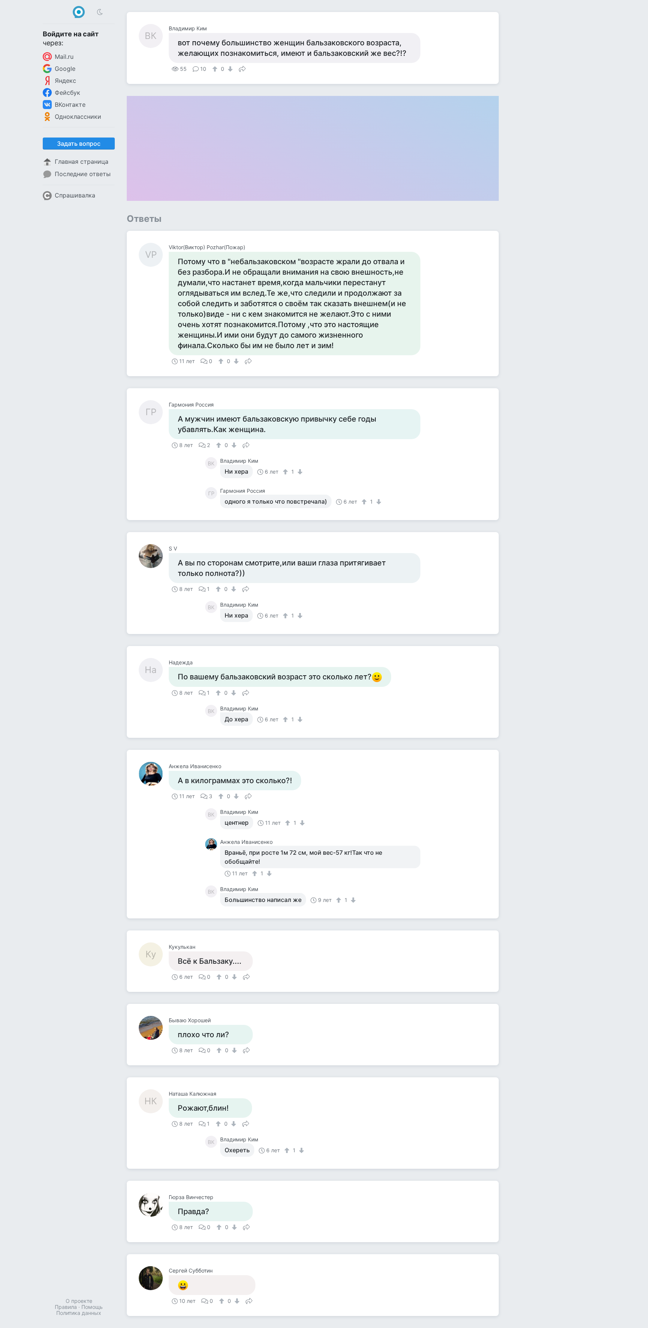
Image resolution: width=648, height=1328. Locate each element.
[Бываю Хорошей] (154, 1028)
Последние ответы (83, 174)
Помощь (92, 1307)
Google (65, 68)
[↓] (229, 69)
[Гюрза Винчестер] (154, 1205)
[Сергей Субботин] (154, 1278)
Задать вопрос (78, 143)
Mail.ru (64, 56)
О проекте (79, 1301)
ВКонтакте (70, 104)
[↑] (215, 69)
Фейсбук (67, 92)
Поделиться (242, 68)
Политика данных (78, 1313)
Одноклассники (78, 116)
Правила (66, 1307)
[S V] (154, 556)
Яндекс (65, 80)
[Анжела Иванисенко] (154, 774)
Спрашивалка (75, 195)
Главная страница (81, 161)
